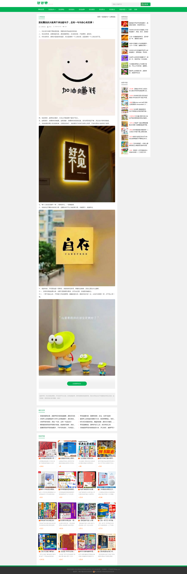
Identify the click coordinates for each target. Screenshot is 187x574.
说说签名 (72, 9)
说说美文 (102, 9)
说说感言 (92, 9)
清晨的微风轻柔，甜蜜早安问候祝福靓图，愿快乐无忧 (57, 416)
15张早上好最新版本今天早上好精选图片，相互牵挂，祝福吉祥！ (57, 419)
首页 (98, 17)
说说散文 (112, 9)
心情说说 (112, 17)
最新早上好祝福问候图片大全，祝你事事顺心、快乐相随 (97, 419)
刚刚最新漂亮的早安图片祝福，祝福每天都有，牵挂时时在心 (57, 424)
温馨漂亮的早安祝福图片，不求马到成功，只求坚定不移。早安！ (57, 427)
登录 (135, 9)
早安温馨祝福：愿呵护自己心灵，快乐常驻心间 (95, 424)
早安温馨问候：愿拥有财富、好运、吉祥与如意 (95, 416)
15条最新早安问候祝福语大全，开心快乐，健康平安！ (97, 427)
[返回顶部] (183, 514)
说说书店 (122, 9)
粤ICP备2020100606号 (86, 571)
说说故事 (82, 9)
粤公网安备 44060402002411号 (104, 571)
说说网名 (61, 9)
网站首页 (41, 9)
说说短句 (51, 9)
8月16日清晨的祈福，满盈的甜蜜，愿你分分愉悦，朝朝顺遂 (97, 422)
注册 (130, 9)
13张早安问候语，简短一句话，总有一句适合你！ (56, 422)
